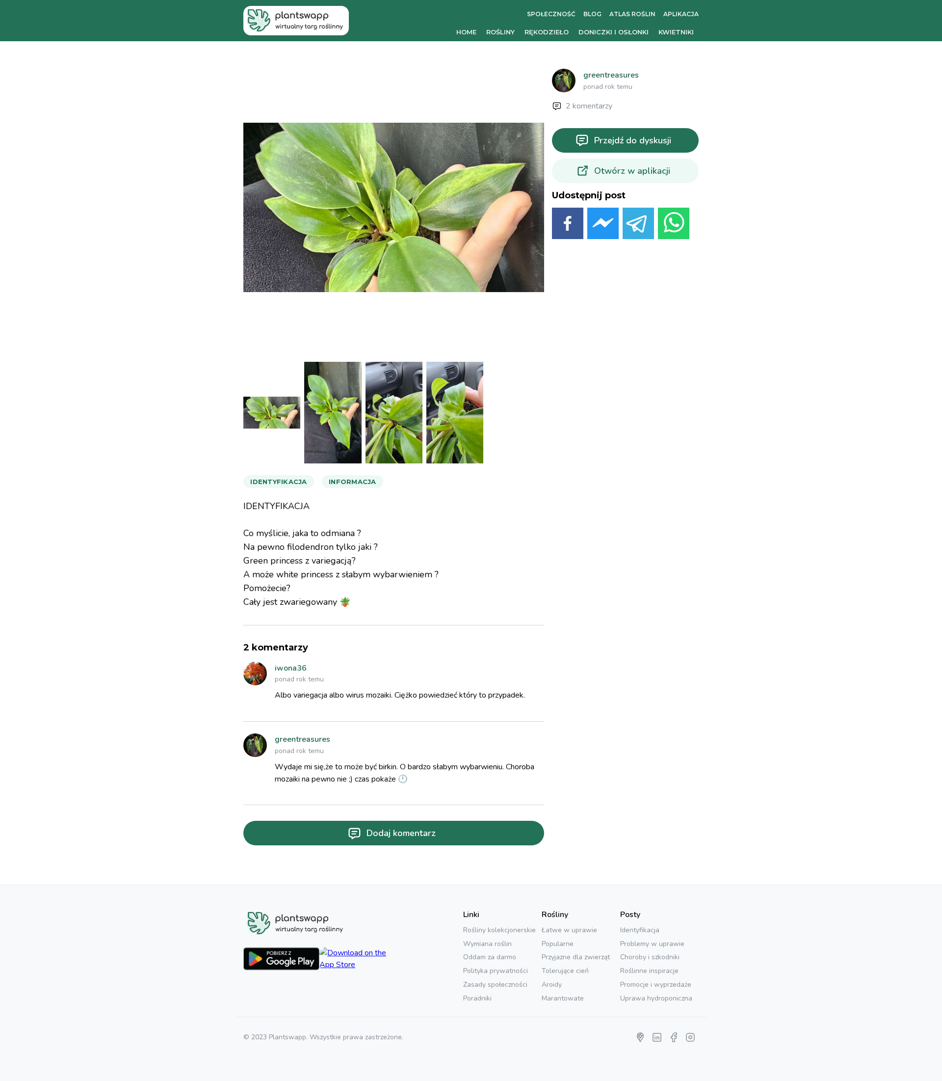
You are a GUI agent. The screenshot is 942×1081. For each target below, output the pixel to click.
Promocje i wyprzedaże (655, 984)
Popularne (558, 943)
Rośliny (500, 32)
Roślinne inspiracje (649, 970)
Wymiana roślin (487, 943)
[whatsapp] (673, 225)
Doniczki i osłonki (613, 32)
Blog (592, 14)
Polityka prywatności (495, 970)
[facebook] (567, 225)
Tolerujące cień (565, 970)
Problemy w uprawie (652, 943)
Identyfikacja (639, 930)
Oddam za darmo (489, 957)
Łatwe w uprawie (569, 930)
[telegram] (638, 225)
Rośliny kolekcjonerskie (499, 930)
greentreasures (302, 739)
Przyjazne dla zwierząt (576, 957)
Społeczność (551, 14)
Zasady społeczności (495, 984)
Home (466, 32)
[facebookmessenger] (603, 225)
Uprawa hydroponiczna (656, 998)
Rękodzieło (546, 32)
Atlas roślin (632, 14)
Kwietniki (676, 32)
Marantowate (563, 998)
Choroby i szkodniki (650, 957)
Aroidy (552, 984)
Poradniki (477, 998)
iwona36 (291, 668)
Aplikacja (681, 14)
